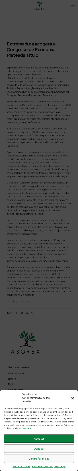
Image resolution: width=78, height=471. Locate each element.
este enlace (25, 428)
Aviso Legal (59, 466)
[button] (72, 398)
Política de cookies (21, 466)
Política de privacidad (42, 466)
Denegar (39, 449)
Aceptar (39, 439)
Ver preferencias (39, 459)
